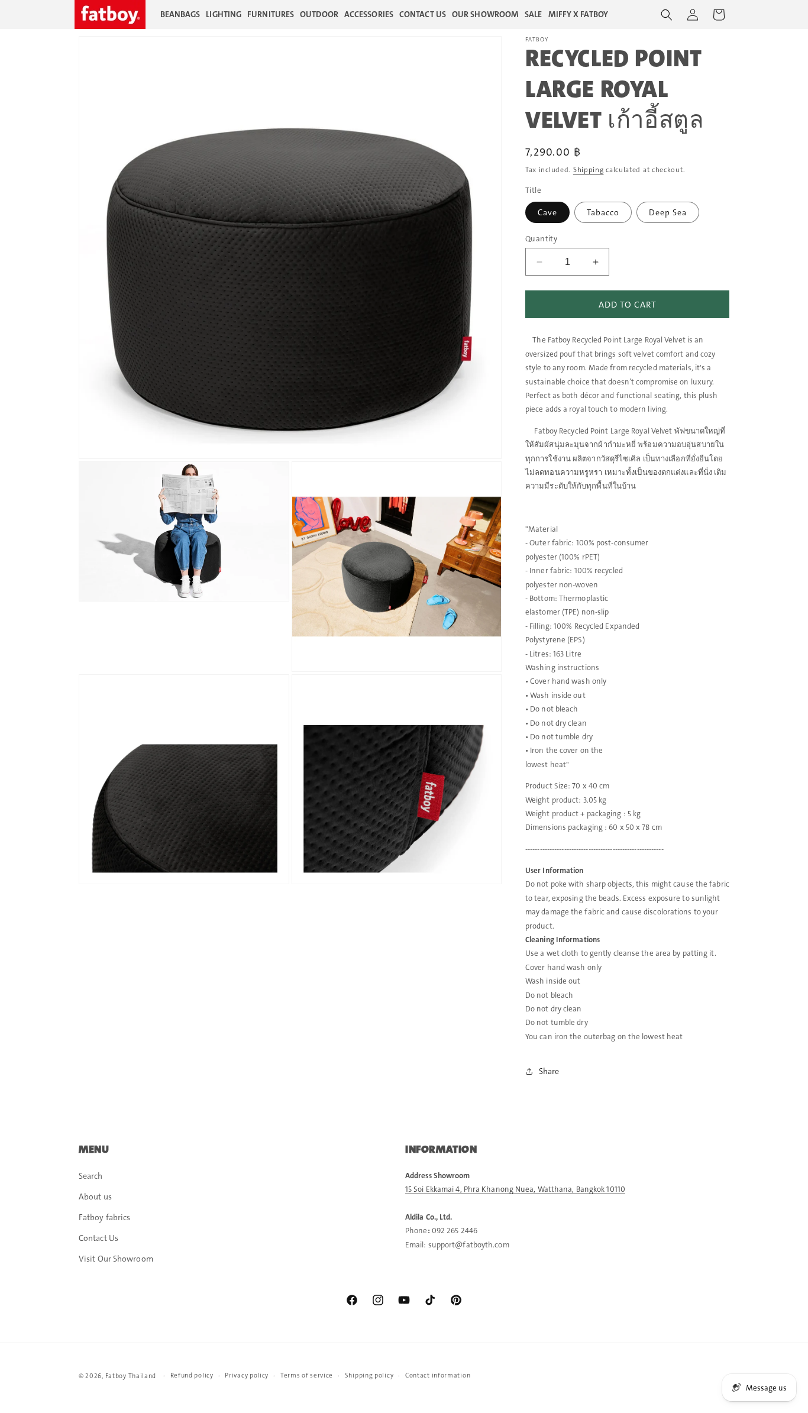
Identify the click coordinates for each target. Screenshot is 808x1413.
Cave (547, 212)
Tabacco (603, 212)
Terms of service (306, 1375)
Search (91, 1176)
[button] (667, 15)
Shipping (588, 169)
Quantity (541, 239)
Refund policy (192, 1375)
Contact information (437, 1375)
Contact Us (98, 1238)
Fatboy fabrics (104, 1217)
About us (95, 1196)
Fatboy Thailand (131, 1376)
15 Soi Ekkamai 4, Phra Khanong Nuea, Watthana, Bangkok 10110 (515, 1189)
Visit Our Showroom (116, 1258)
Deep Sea (668, 212)
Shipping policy (369, 1375)
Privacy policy (247, 1375)
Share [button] (549, 1071)
